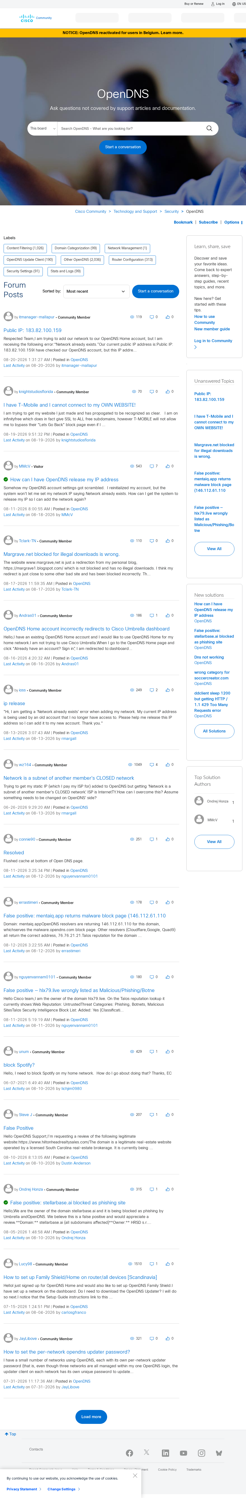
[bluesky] (219, 1452)
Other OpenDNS (76, 260)
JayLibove (70, 1387)
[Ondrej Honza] (213, 806)
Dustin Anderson (76, 1163)
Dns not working (209, 657)
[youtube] (183, 1453)
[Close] (135, 1475)
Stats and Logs (62, 271)
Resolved (14, 853)
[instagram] (201, 1453)
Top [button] (12, 1434)
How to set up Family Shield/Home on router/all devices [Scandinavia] (80, 1277)
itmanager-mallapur (79, 366)
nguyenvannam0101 (80, 876)
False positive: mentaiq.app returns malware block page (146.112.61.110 (85, 916)
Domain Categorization (72, 248)
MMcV (67, 515)
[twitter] (147, 1453)
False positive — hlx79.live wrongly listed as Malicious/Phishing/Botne (79, 990)
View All (214, 549)
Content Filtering (19, 248)
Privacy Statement (22, 1489)
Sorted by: (52, 291)
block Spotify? (19, 1065)
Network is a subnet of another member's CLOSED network (69, 778)
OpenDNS (79, 360)
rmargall (69, 739)
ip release (14, 703)
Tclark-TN (70, 589)
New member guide (212, 329)
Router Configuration (128, 260)
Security (172, 212)
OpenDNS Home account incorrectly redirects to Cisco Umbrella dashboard (87, 629)
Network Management (125, 248)
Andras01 (70, 664)
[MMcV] (207, 825)
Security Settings (19, 271)
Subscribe (208, 222)
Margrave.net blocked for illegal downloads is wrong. (62, 554)
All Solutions (214, 731)
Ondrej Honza (74, 1238)
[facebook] (129, 1453)
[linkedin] (165, 1453)
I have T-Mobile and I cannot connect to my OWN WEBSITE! (69, 405)
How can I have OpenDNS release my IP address (64, 480)
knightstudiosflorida (79, 440)
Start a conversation (123, 147)
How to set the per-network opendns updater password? (67, 1352)
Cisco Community (90, 212)
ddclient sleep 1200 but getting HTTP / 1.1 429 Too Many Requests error (212, 702)
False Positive (19, 1128)
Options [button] (231, 222)
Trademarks (193, 1469)
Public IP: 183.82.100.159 (33, 330)
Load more (91, 1417)
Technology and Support (135, 212)
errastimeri (71, 951)
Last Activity (14, 366)
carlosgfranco (74, 1312)
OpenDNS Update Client (25, 260)
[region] (70, 1483)
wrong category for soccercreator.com (212, 675)
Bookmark (183, 222)
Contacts (36, 1449)
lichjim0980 (72, 1089)
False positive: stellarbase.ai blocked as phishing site (68, 1203)
